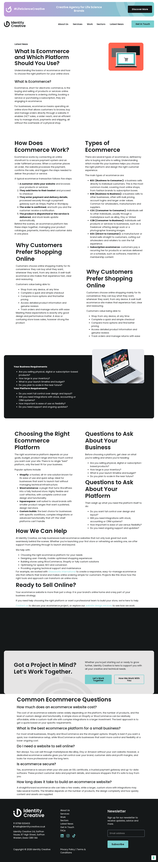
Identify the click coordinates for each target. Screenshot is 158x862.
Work (63, 817)
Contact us (22, 605)
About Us (65, 810)
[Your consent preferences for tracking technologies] (153, 857)
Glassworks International (62, 571)
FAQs (63, 830)
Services (64, 813)
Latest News (66, 823)
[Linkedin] (62, 835)
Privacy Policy (67, 849)
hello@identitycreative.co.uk (30, 826)
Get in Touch (67, 827)
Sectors (64, 820)
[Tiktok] (74, 835)
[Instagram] (68, 835)
